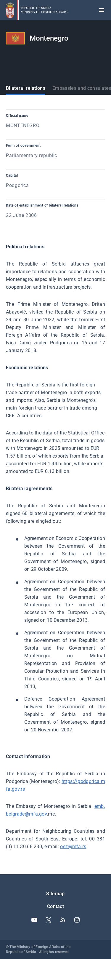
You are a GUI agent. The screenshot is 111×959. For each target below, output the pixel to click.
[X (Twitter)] (48, 919)
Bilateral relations (25, 88)
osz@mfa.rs (73, 846)
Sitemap (55, 893)
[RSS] (62, 919)
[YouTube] (34, 919)
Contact (55, 906)
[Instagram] (77, 919)
